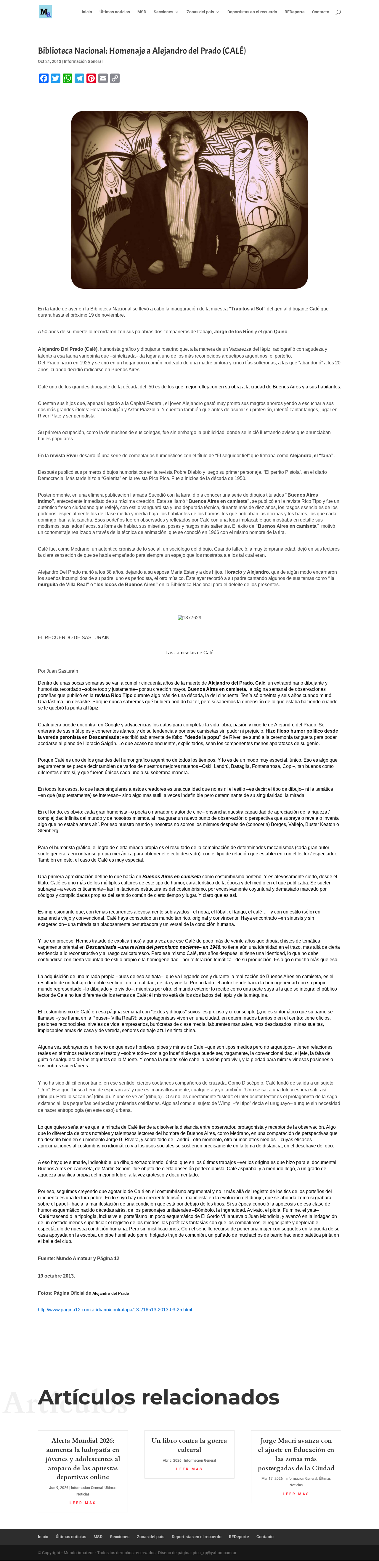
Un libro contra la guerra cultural (189, 1445)
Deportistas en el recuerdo (252, 12)
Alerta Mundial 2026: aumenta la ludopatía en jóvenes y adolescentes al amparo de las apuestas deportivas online (83, 1459)
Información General (83, 61)
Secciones (163, 12)
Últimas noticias (114, 12)
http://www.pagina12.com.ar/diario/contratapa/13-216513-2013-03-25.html (115, 1309)
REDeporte (295, 12)
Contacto (320, 12)
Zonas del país (200, 12)
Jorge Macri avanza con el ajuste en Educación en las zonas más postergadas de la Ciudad (296, 1454)
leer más (83, 1503)
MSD (141, 12)
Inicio (87, 12)
